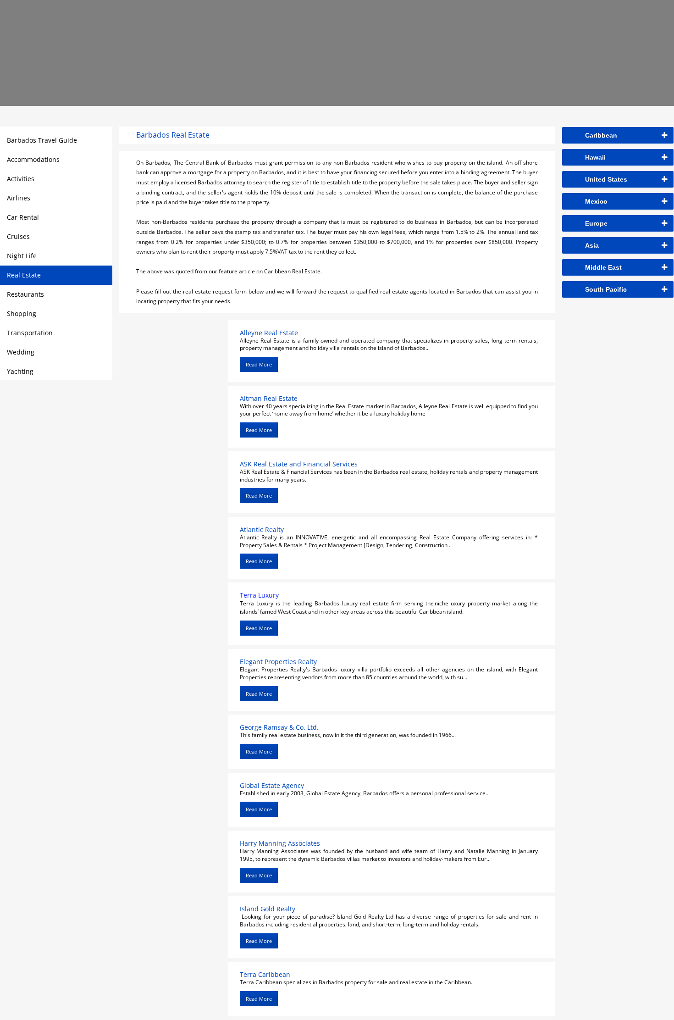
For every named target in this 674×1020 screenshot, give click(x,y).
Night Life (22, 255)
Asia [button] (592, 245)
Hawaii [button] (595, 157)
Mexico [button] (596, 201)
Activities (20, 178)
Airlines (18, 198)
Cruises (18, 236)
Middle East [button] (603, 267)
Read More (259, 364)
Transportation (30, 332)
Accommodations (33, 159)
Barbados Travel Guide (42, 140)
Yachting (20, 371)
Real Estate (24, 275)
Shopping (21, 313)
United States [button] (606, 179)
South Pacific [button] (606, 289)
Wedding (20, 352)
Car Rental (23, 217)
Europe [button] (596, 223)
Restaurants (25, 294)
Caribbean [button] (601, 135)
